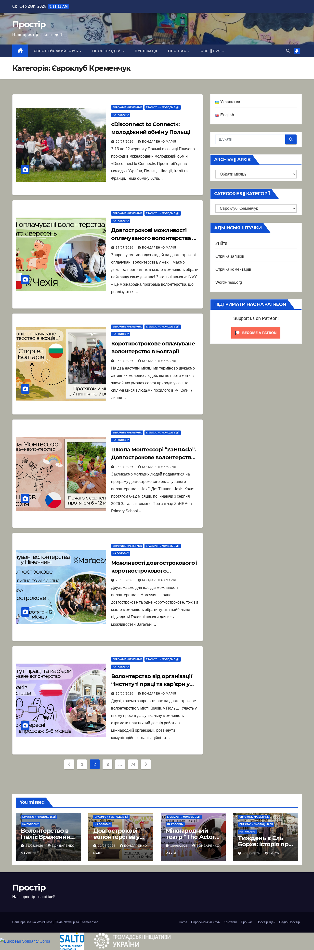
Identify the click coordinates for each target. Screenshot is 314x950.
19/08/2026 (107, 845)
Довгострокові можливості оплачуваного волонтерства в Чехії (153, 238)
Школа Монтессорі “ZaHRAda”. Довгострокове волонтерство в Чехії (155, 457)
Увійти (221, 243)
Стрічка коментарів (233, 269)
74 (133, 764)
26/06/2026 (125, 580)
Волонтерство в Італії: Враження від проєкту (45, 836)
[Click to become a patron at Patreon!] (255, 332)
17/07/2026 (125, 247)
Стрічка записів (229, 256)
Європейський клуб (56, 51)
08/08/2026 (252, 853)
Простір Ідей (107, 51)
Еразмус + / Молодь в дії (162, 107)
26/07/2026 (125, 141)
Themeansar (88, 922)
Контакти (230, 922)
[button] (288, 51)
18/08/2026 (179, 845)
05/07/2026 (125, 361)
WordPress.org (228, 282)
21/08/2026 (35, 845)
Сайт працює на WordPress (32, 922)
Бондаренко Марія (159, 141)
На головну (121, 114)
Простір (28, 24)
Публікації (146, 51)
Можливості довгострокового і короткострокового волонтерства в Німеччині (154, 571)
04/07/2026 (125, 467)
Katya (274, 853)
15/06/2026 (125, 693)
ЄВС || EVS (211, 51)
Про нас (177, 51)
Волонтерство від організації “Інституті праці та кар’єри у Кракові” (151, 684)
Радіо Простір (289, 922)
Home (183, 922)
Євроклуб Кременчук (127, 107)
